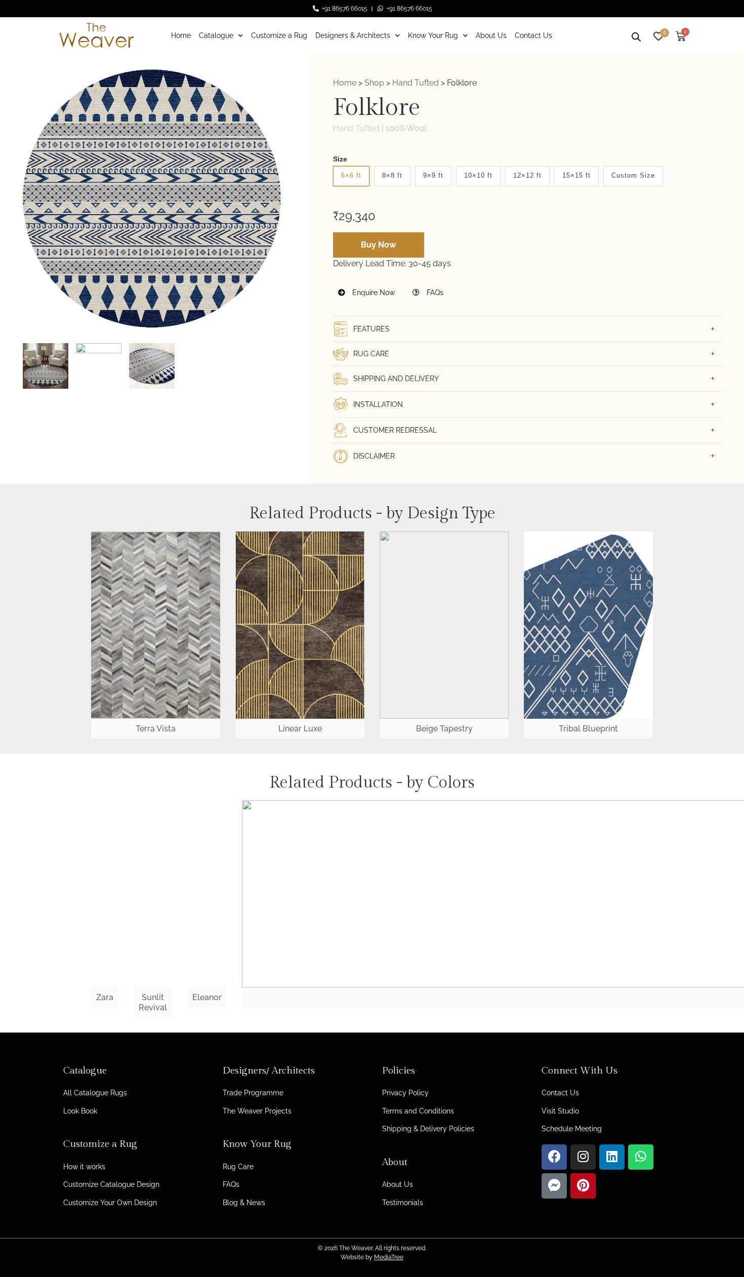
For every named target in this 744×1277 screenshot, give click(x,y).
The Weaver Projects (257, 1111)
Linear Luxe (300, 728)
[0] (658, 35)
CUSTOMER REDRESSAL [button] (395, 430)
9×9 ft (433, 175)
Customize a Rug (279, 35)
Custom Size (633, 175)
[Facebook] (554, 1157)
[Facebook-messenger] (554, 1186)
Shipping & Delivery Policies (428, 1129)
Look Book (80, 1111)
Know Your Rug (433, 35)
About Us (491, 35)
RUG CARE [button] (371, 354)
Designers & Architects (352, 35)
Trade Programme (253, 1093)
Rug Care (238, 1167)
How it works (84, 1167)
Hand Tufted (415, 83)
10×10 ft (478, 175)
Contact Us (533, 35)
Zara (104, 997)
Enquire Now (372, 293)
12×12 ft (527, 175)
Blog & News (244, 1203)
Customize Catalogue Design (111, 1184)
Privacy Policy (405, 1093)
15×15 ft (576, 175)
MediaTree (388, 1257)
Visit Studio (560, 1111)
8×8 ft (392, 175)
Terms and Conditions (418, 1111)
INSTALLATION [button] (378, 404)
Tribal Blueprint (588, 728)
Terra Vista (156, 728)
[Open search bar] (636, 35)
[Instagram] (583, 1157)
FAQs (434, 293)
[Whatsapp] (640, 1157)
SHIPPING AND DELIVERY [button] (396, 379)
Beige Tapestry (444, 728)
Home (181, 35)
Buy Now (378, 245)
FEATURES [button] (371, 329)
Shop (374, 83)
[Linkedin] (612, 1157)
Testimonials (402, 1203)
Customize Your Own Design (110, 1203)
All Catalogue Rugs (95, 1093)
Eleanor (207, 997)
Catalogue (216, 35)
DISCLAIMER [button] (374, 456)
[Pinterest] (583, 1186)
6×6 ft (351, 175)
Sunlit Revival (153, 1002)
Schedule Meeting (572, 1129)
